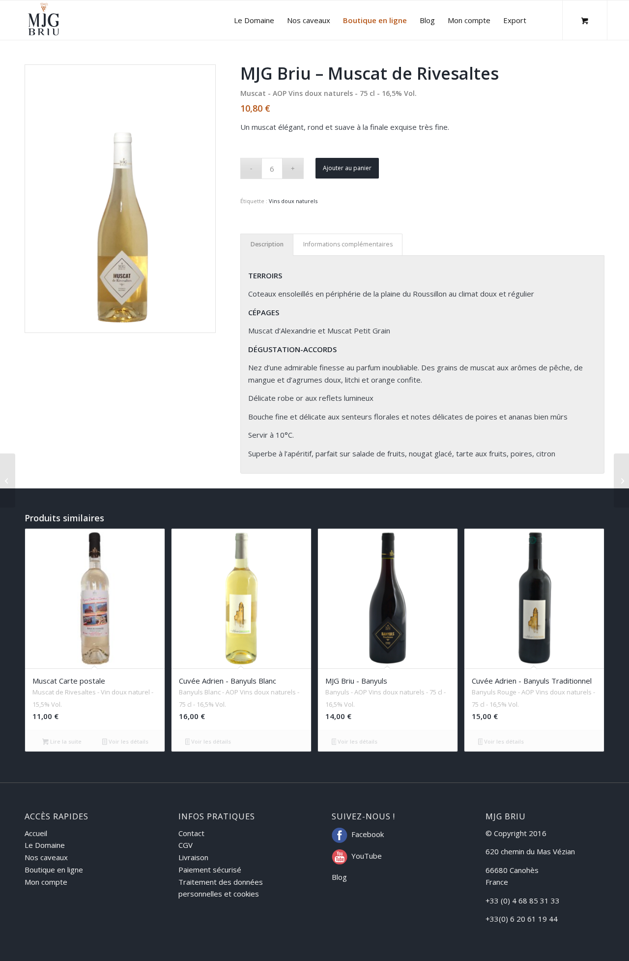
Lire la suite (65, 741)
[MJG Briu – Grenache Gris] (7, 480)
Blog (339, 877)
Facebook (367, 834)
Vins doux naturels (293, 201)
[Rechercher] (542, 20)
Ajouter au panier (347, 168)
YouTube (366, 856)
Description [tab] (267, 244)
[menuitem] (254, 20)
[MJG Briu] (43, 20)
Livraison (193, 857)
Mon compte (46, 882)
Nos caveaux (46, 857)
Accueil (36, 833)
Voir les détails (127, 741)
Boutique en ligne (54, 869)
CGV (185, 845)
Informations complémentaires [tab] (348, 244)
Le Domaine (45, 845)
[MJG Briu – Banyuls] (621, 480)
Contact (191, 833)
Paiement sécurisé (209, 869)
